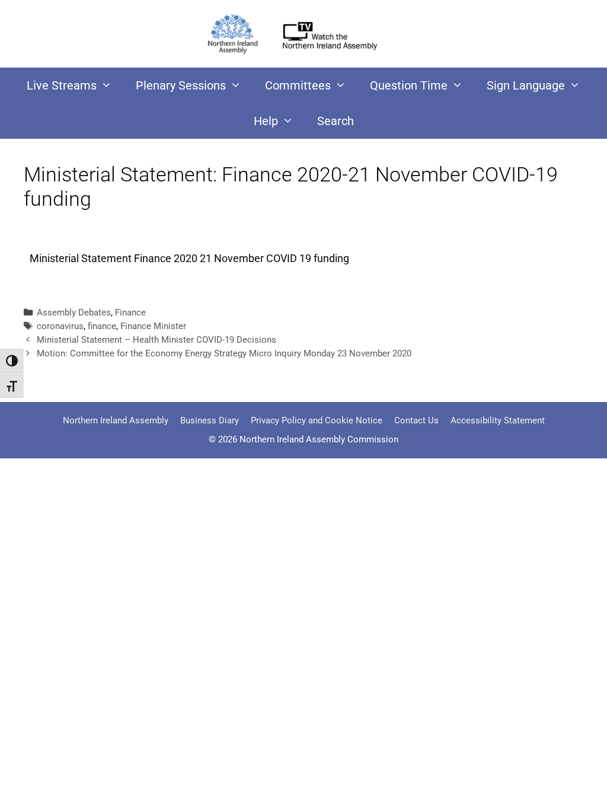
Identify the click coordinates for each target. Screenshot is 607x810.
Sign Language (526, 85)
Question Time (409, 85)
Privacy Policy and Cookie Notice (316, 420)
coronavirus (60, 326)
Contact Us (416, 420)
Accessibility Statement (498, 420)
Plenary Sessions (181, 85)
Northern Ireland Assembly (115, 420)
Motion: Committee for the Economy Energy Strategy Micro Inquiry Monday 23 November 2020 (224, 353)
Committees (298, 85)
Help (266, 121)
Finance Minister (153, 326)
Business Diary (209, 420)
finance (102, 326)
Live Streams (62, 85)
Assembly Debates (74, 312)
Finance (130, 312)
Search (335, 121)
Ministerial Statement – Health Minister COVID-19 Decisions (156, 339)
